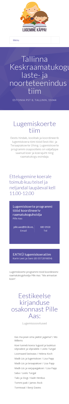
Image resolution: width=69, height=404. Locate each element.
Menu (16, 40)
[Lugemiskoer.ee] (34, 16)
